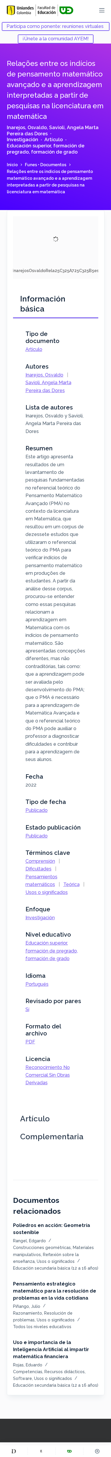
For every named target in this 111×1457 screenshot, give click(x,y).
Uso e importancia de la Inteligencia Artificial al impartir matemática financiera (51, 1349)
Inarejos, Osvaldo (27, 127)
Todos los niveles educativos (42, 1326)
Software (22, 1378)
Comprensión (40, 861)
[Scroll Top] (97, 1451)
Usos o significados (46, 892)
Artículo (53, 139)
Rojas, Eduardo (27, 1365)
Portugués (37, 984)
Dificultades (38, 869)
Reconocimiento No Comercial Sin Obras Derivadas (47, 1075)
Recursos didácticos (64, 1371)
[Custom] (13, 1451)
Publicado (36, 810)
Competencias (27, 1371)
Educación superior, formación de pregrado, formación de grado (45, 149)
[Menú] (101, 10)
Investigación (22, 139)
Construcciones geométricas (42, 1247)
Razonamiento (27, 1313)
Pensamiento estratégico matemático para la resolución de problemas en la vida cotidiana (54, 1291)
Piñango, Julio (26, 1306)
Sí (27, 1009)
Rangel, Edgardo (29, 1240)
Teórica (71, 884)
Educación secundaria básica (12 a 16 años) (55, 1268)
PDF (30, 1042)
